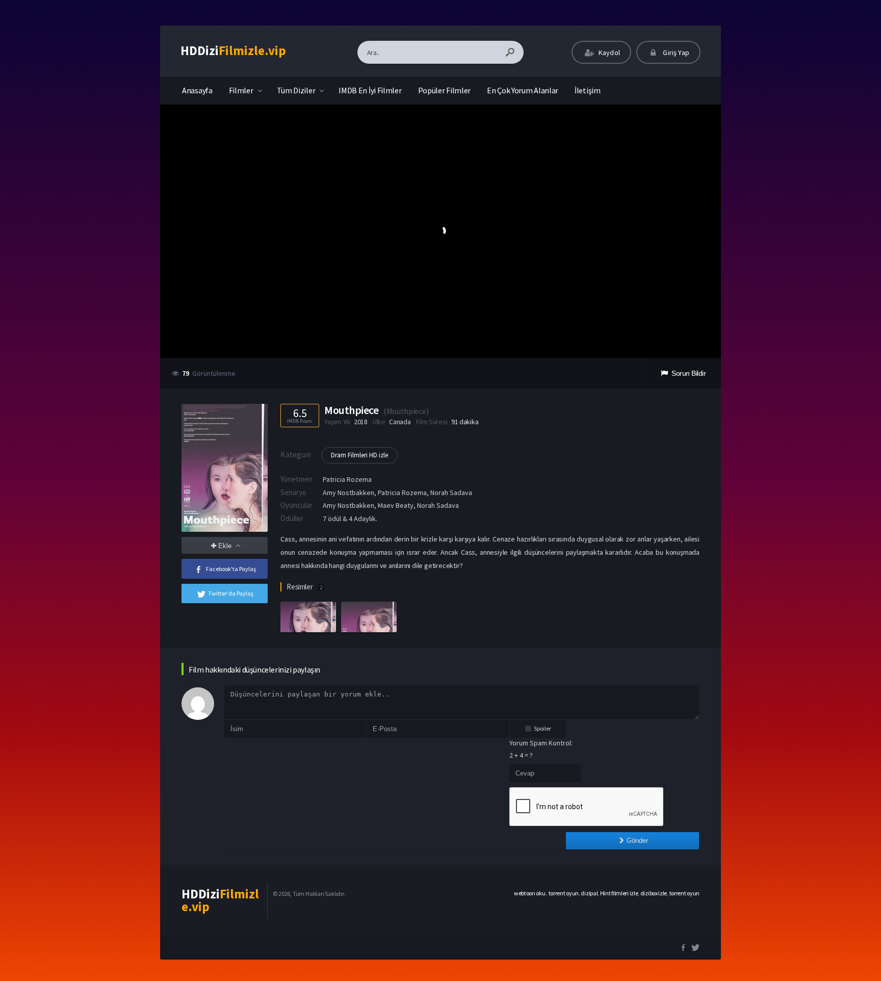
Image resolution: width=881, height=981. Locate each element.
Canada (399, 421)
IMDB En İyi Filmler (370, 90)
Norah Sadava (438, 505)
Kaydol (608, 52)
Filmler (241, 90)
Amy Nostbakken (348, 505)
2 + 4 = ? (521, 755)
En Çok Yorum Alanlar (522, 90)
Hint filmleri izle (619, 893)
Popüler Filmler (444, 90)
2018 (361, 421)
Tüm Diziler (296, 90)
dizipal (589, 893)
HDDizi (233, 50)
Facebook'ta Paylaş (231, 569)
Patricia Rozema (347, 479)
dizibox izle (653, 893)
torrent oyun (564, 893)
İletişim (588, 90)
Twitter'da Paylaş (230, 593)
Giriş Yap (675, 52)
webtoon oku (530, 893)
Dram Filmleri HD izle (359, 455)
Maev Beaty (395, 505)
